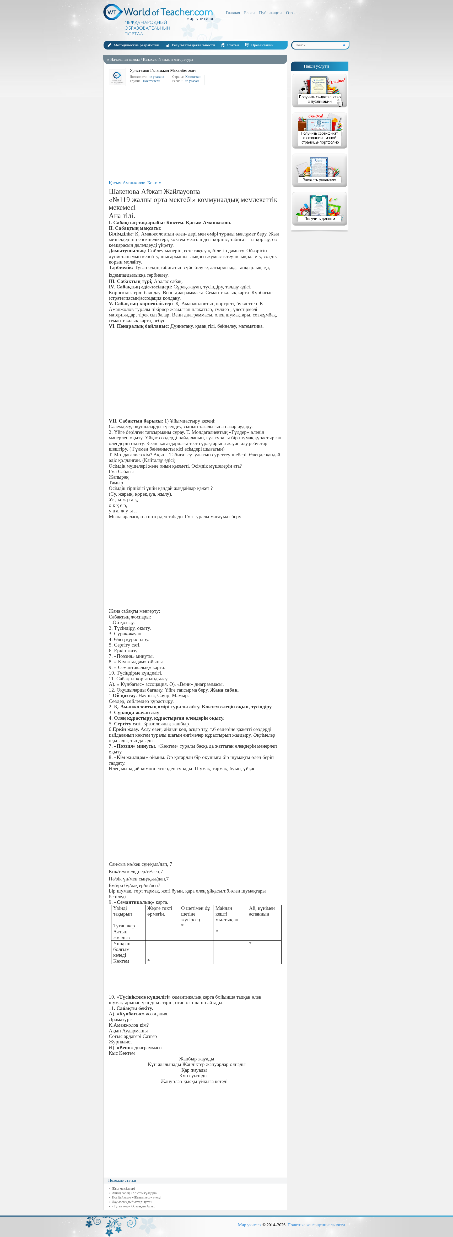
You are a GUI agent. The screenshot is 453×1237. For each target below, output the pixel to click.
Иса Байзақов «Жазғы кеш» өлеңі (136, 1197)
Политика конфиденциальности (316, 1225)
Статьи (233, 45)
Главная (233, 12)
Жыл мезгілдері (123, 1188)
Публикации (270, 12)
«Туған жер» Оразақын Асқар (133, 1206)
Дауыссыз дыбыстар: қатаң (132, 1202)
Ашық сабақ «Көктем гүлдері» (134, 1193)
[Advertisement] (196, 135)
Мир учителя (249, 1225)
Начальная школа (125, 59)
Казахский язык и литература (168, 59)
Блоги (249, 12)
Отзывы (293, 12)
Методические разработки (136, 45)
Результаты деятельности (193, 45)
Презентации (262, 45)
